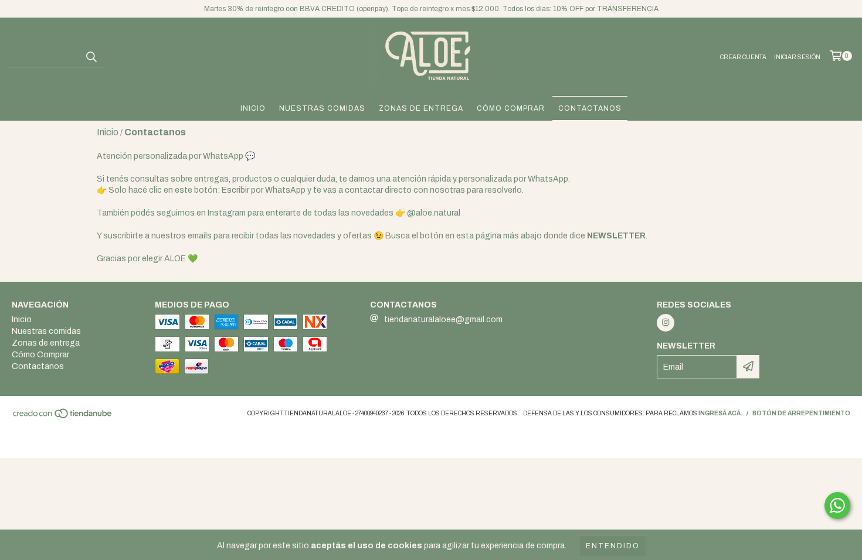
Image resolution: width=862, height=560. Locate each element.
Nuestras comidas (322, 108)
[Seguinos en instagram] (665, 323)
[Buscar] (91, 56)
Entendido (613, 546)
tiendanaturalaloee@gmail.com (443, 319)
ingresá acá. (720, 413)
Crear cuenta (743, 57)
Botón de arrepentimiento (801, 413)
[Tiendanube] (63, 417)
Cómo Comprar (511, 108)
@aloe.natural (433, 213)
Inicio (253, 108)
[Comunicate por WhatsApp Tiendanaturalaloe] (837, 505)
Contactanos (590, 108)
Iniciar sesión (797, 57)
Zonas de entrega (421, 108)
